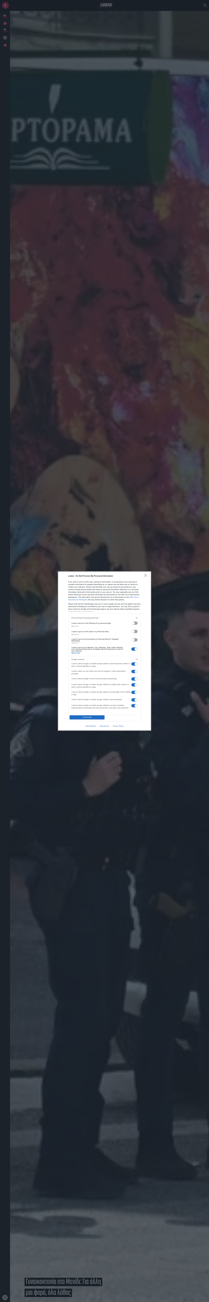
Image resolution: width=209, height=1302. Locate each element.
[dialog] (104, 651)
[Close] (146, 576)
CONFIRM (87, 717)
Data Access (104, 726)
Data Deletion (91, 726)
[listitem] (104, 618)
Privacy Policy (118, 726)
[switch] (134, 623)
